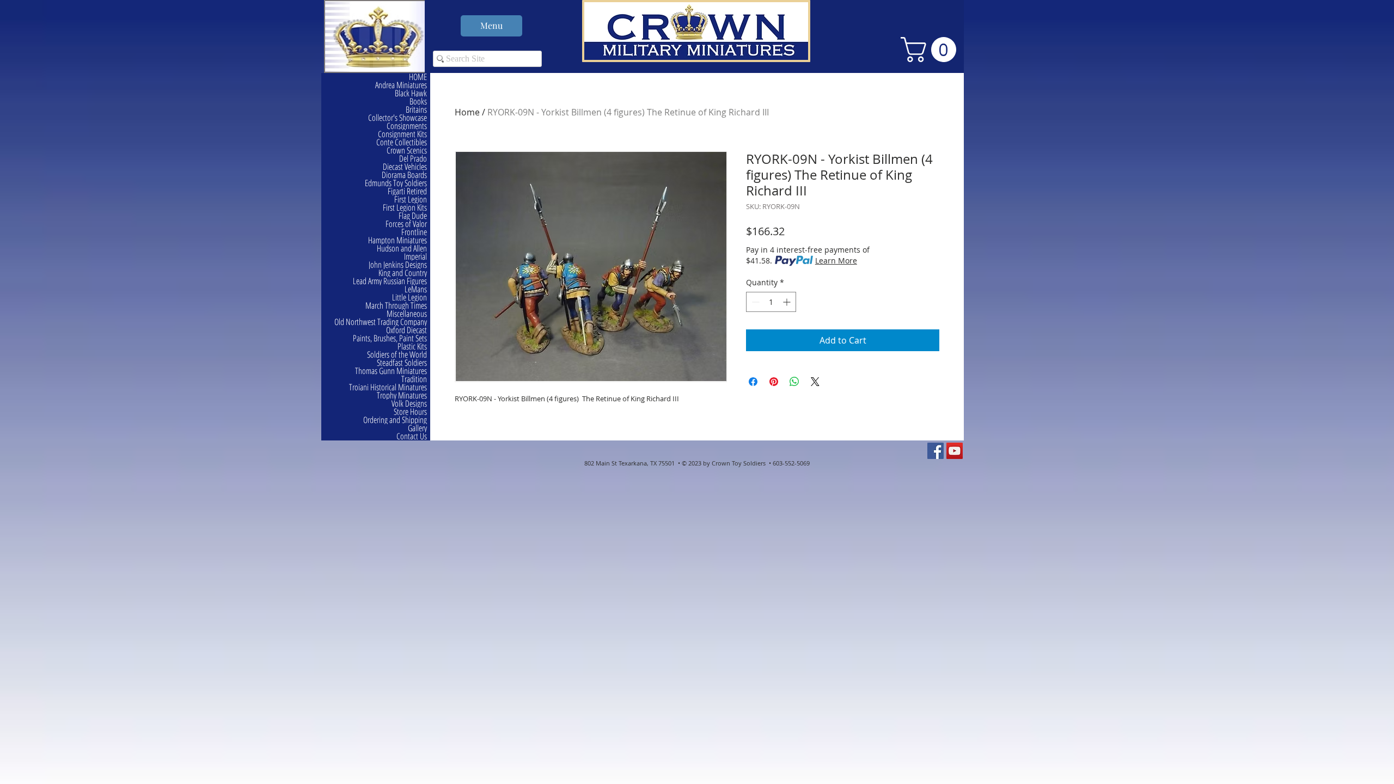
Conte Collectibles (401, 142)
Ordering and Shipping (395, 420)
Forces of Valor (406, 224)
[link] (931, 49)
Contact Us (411, 436)
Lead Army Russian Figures (390, 281)
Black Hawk (411, 93)
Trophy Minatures (402, 395)
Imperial (415, 257)
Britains (416, 110)
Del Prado (413, 159)
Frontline (414, 232)
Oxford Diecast (406, 330)
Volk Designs (409, 404)
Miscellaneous (407, 314)
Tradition (414, 379)
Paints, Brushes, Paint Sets (390, 338)
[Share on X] (815, 381)
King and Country (402, 273)
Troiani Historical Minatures (388, 387)
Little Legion (409, 297)
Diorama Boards (404, 175)
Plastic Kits (412, 346)
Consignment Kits (402, 134)
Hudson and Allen (402, 248)
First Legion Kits (405, 208)
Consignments (407, 126)
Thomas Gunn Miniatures (391, 371)
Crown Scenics (407, 150)
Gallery (417, 428)
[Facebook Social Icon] (935, 451)
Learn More (836, 260)
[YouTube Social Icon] (954, 451)
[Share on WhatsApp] (794, 381)
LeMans (416, 289)
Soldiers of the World (397, 355)
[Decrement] (754, 301)
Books (418, 101)
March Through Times (396, 306)
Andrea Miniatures (401, 85)
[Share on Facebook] (753, 381)
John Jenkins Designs (398, 265)
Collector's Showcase (397, 118)
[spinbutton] (771, 301)
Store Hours (410, 412)
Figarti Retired (407, 191)
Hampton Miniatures (397, 240)
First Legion (410, 199)
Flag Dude (413, 216)
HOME (418, 77)
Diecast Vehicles (405, 167)
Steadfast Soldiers (402, 363)
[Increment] (787, 301)
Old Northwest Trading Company (380, 322)
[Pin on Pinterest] (773, 381)
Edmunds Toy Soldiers (396, 183)
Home (467, 112)
